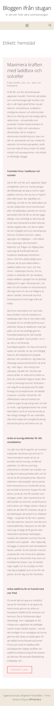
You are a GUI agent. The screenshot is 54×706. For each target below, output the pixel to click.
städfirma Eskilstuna (17, 652)
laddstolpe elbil (14, 318)
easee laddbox (14, 279)
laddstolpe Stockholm (28, 255)
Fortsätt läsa (19, 670)
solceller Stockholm (27, 395)
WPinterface (35, 699)
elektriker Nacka (15, 326)
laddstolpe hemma (24, 271)
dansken (12, 86)
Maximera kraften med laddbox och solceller (24, 70)
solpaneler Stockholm (18, 453)
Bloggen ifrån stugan (27, 8)
